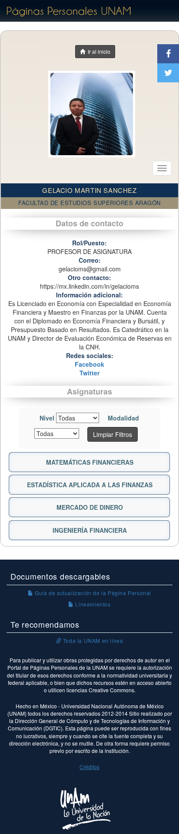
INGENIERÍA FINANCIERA (90, 530)
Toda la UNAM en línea (92, 640)
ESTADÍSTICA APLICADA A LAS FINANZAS (89, 484)
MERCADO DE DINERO (89, 507)
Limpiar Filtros (112, 434)
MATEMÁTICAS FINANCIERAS (89, 462)
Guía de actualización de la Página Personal (92, 592)
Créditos (89, 766)
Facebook (89, 364)
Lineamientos (92, 604)
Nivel (47, 418)
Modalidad (123, 418)
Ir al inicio (97, 51)
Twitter (89, 372)
